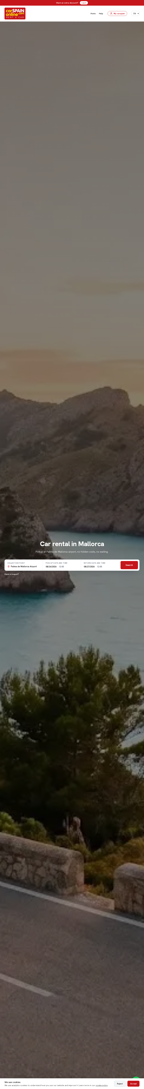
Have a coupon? (11, 574)
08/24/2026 (51, 566)
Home (93, 13)
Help (101, 13)
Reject (120, 1083)
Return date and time (94, 563)
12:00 (61, 566)
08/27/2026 (89, 566)
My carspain (119, 13)
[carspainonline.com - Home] (14, 13)
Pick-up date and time (56, 563)
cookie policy (102, 1085)
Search (129, 565)
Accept (133, 1083)
